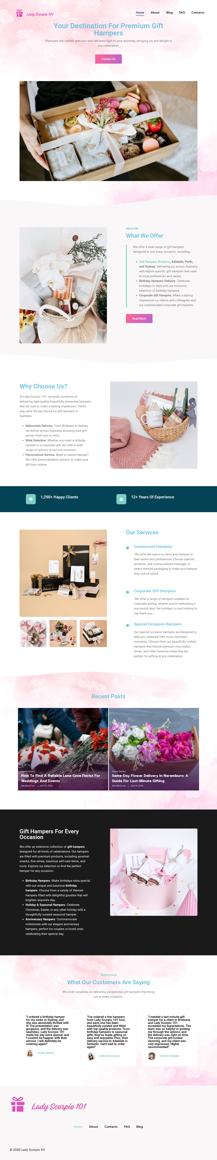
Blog (169, 12)
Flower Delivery (28, 771)
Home (140, 12)
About (155, 12)
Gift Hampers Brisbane (154, 262)
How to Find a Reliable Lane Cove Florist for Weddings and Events (60, 778)
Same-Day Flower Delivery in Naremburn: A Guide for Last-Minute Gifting (150, 778)
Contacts (197, 12)
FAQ (182, 12)
